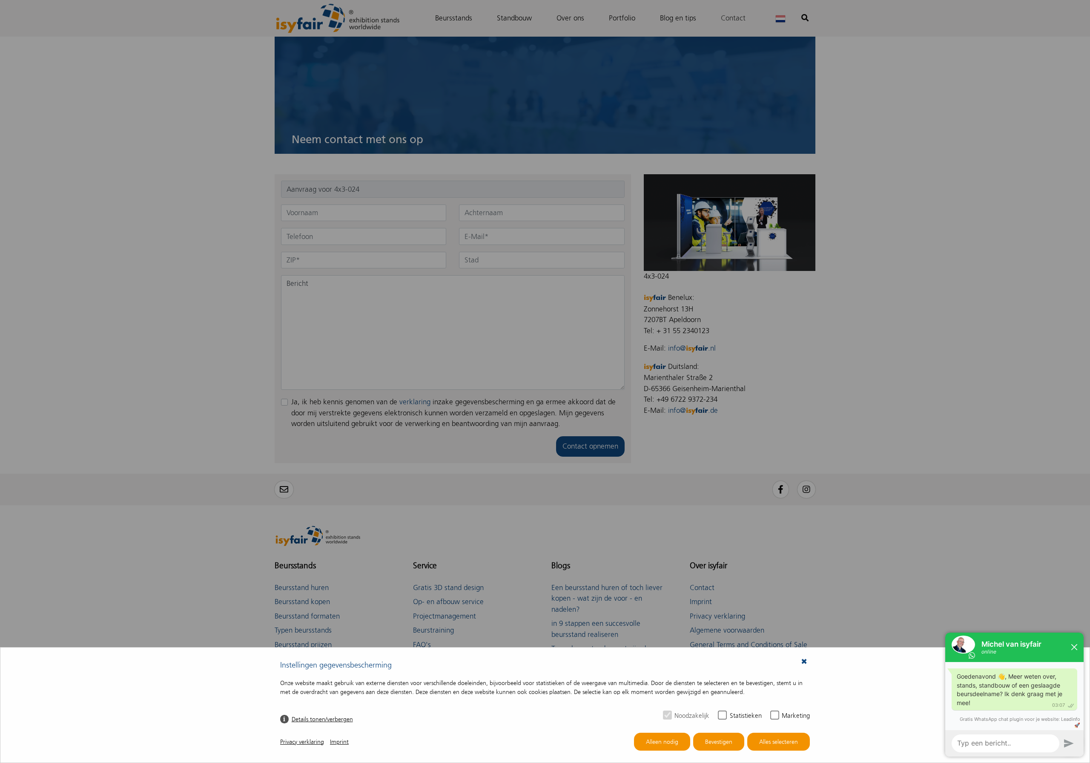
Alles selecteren (778, 742)
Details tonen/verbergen (322, 719)
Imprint (339, 742)
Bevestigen (718, 742)
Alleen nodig (662, 742)
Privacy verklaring (302, 742)
